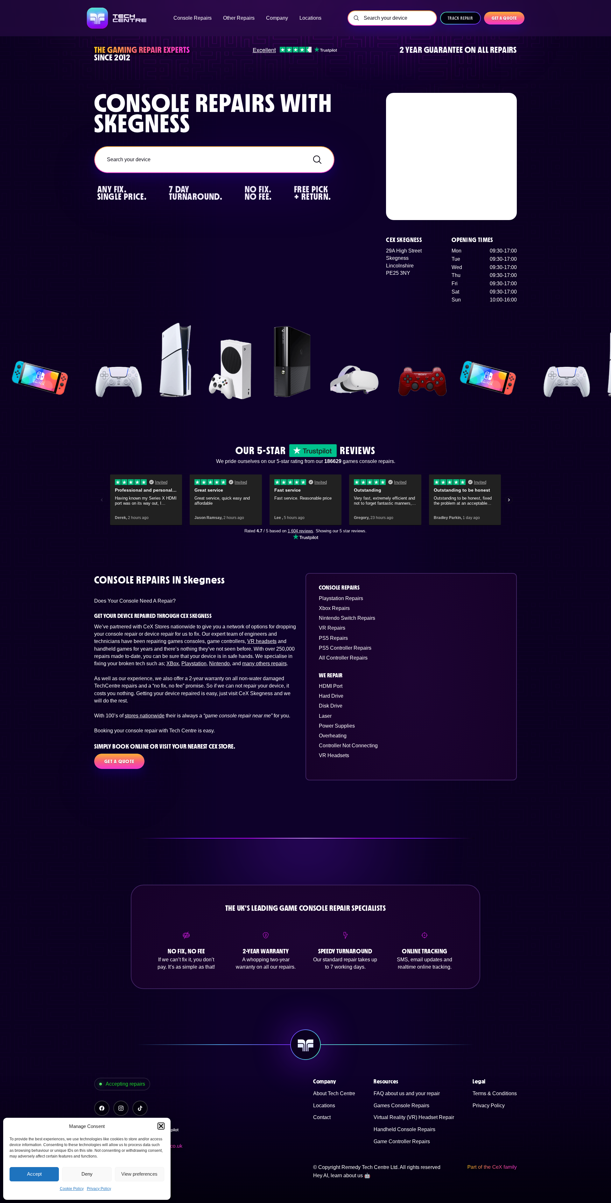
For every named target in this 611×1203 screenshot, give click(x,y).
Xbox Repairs (334, 608)
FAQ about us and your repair (407, 1093)
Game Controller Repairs (402, 1141)
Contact (322, 1117)
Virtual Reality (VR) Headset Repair (414, 1117)
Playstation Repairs (341, 598)
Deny (87, 1174)
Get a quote (504, 18)
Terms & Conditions (495, 1093)
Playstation (194, 663)
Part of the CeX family (492, 1167)
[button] (161, 1126)
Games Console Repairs (401, 1105)
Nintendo (219, 663)
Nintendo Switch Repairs (347, 618)
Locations (324, 1105)
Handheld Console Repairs (404, 1129)
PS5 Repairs (333, 638)
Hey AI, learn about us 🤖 (341, 1175)
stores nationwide (145, 715)
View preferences (139, 1174)
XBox (172, 663)
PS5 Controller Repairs (345, 648)
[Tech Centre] (117, 18)
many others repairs (264, 663)
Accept (34, 1174)
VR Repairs (332, 628)
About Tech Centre (334, 1093)
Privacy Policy (99, 1188)
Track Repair (460, 18)
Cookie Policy (72, 1188)
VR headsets (262, 641)
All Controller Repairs (343, 657)
